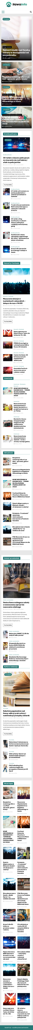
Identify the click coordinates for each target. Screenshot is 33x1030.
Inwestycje (5, 115)
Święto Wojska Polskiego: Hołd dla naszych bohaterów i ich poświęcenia (23, 982)
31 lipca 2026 (18, 443)
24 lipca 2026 (13, 773)
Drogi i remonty (7, 47)
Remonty (19, 115)
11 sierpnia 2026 (19, 374)
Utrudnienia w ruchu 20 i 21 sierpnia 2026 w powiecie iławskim (23, 928)
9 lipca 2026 (7, 58)
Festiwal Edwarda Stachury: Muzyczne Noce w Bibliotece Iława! (21, 495)
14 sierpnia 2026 (19, 349)
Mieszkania (12, 115)
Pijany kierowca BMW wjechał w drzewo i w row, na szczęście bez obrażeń (9, 955)
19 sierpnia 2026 (7, 81)
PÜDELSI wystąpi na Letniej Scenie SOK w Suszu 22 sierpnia (21, 345)
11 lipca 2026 (13, 662)
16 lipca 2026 (13, 651)
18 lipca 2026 (13, 637)
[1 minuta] (16, 294)
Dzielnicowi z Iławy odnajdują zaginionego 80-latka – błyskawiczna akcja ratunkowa (20, 237)
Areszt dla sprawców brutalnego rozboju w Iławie (19, 250)
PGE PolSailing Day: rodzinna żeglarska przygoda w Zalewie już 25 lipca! (18, 768)
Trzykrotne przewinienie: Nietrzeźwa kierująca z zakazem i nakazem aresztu (20, 207)
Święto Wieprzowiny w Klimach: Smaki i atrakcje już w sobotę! (20, 505)
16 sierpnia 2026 (19, 305)
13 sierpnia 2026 (16, 198)
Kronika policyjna (7, 154)
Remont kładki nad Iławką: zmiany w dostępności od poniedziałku (16, 52)
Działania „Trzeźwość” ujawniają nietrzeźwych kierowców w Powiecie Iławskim (20, 517)
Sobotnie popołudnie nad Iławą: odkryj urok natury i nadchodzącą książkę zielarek (16, 713)
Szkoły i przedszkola (8, 600)
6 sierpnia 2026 (16, 212)
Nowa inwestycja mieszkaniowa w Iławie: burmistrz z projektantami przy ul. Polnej (21, 407)
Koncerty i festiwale (8, 296)
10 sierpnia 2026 (19, 718)
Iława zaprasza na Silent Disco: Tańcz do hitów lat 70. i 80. (22, 333)
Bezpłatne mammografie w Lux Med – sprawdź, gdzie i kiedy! (15, 78)
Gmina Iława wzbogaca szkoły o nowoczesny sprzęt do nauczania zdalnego (16, 604)
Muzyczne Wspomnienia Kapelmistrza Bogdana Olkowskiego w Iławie (12, 99)
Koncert (5, 94)
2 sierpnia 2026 (16, 242)
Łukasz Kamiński (8, 164)
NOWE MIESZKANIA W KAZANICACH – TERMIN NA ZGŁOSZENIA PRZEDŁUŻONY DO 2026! (15, 120)
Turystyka (5, 708)
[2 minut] (16, 151)
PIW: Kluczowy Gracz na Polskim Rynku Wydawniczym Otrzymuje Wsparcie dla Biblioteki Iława (21, 540)
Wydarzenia (11, 94)
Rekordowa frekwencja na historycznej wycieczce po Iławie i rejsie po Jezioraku (19, 744)
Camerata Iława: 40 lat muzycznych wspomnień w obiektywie (21, 357)
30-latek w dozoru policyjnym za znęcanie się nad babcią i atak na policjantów (16, 160)
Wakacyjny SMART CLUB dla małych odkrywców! (19, 634)
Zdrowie (10, 74)
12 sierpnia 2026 (19, 362)
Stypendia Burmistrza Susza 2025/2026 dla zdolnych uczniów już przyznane (17, 646)
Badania (5, 74)
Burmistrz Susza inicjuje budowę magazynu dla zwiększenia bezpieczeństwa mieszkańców (20, 423)
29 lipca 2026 (15, 254)
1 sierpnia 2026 (14, 759)
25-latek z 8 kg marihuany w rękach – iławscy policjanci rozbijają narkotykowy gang (19, 222)
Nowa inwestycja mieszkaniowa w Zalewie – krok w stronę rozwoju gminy (22, 438)
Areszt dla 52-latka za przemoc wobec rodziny (8, 927)
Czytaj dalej (8, 185)
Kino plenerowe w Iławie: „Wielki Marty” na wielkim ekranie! (21, 528)
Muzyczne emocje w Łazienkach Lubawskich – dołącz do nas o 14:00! (14, 301)
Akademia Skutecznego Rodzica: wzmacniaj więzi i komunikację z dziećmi (18, 658)
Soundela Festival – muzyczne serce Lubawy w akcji (21, 370)
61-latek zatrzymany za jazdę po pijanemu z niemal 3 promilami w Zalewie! (20, 193)
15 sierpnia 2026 (19, 164)
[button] (6, 39)
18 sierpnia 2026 (22, 961)
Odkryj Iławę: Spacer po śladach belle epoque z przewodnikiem (17, 755)
